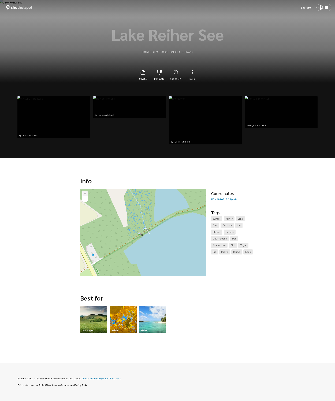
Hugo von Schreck (30, 135)
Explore (306, 7)
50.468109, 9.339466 (224, 199)
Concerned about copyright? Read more (101, 378)
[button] (140, 235)
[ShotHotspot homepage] (19, 7)
